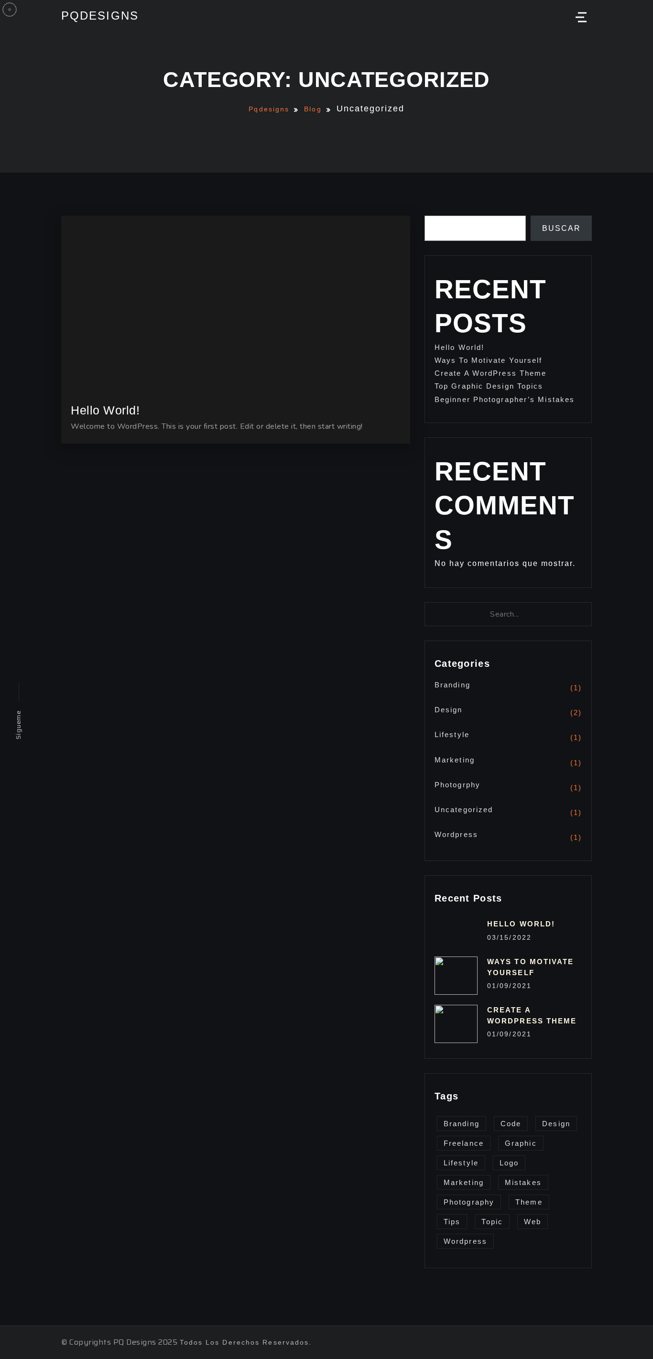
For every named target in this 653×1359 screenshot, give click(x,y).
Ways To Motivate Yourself (489, 360)
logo (509, 1163)
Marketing (455, 759)
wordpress (465, 1241)
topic (492, 1222)
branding (461, 1124)
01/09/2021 (509, 985)
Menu (580, 17)
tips (452, 1222)
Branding (452, 684)
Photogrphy (457, 784)
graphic (521, 1143)
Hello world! (459, 347)
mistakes (523, 1182)
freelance (464, 1143)
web (532, 1222)
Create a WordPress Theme (490, 373)
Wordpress (456, 834)
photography (469, 1202)
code (511, 1124)
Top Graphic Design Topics (489, 386)
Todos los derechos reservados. (246, 1342)
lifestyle (461, 1163)
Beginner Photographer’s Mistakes (505, 399)
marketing (464, 1182)
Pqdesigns (100, 15)
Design (449, 709)
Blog (312, 109)
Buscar (561, 228)
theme (529, 1202)
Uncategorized (464, 809)
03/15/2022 (509, 937)
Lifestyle (452, 734)
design (556, 1124)
